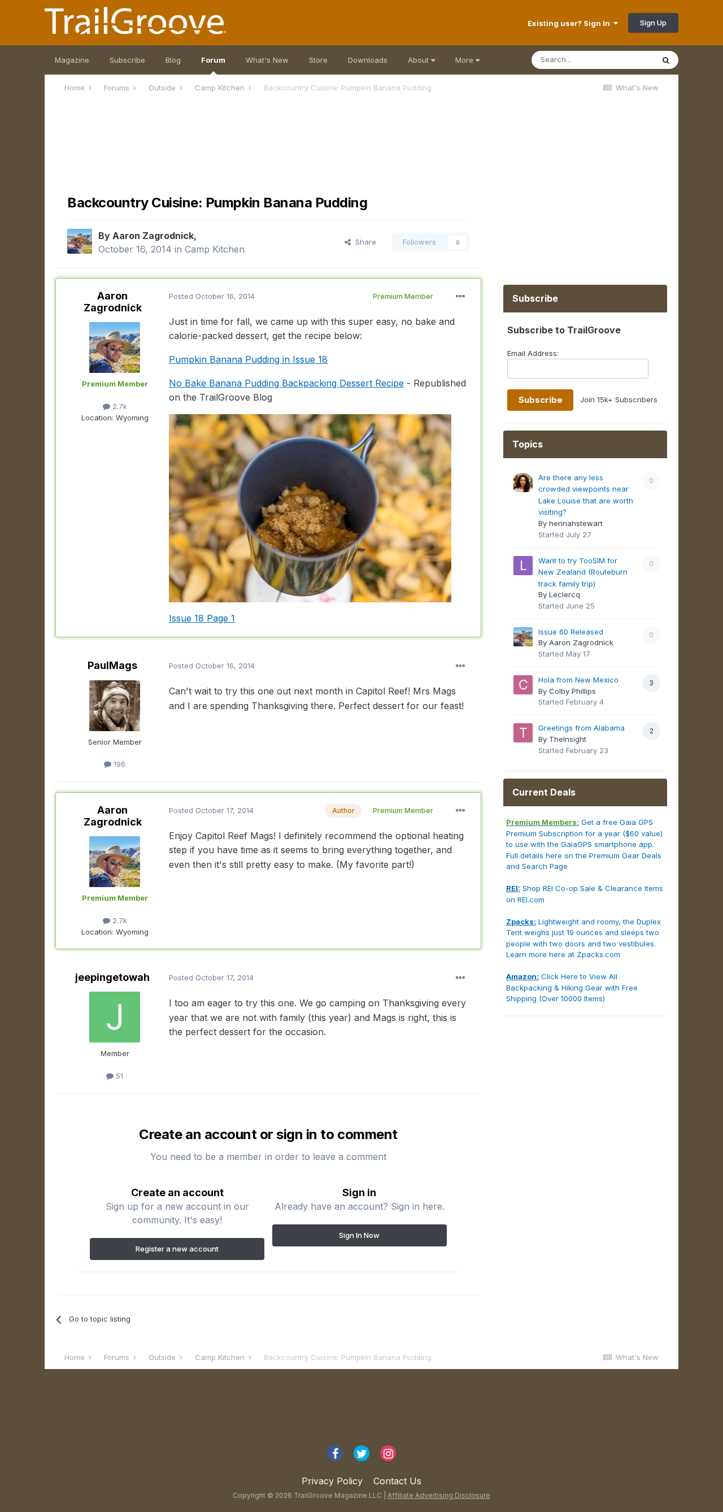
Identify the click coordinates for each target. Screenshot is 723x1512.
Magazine (72, 59)
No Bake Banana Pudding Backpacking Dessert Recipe (286, 383)
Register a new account (177, 1248)
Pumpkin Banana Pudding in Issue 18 (248, 359)
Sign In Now (359, 1235)
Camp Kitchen (215, 249)
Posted (212, 296)
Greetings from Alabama (581, 727)
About (419, 59)
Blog (173, 59)
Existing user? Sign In (570, 23)
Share (363, 241)
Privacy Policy (332, 1481)
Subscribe (127, 59)
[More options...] (460, 296)
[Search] (666, 60)
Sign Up (653, 22)
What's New (267, 59)
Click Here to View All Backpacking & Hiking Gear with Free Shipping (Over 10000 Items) (572, 987)
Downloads (367, 59)
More (464, 59)
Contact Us (397, 1481)
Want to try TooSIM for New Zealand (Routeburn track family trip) (583, 572)
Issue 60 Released (570, 631)
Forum (213, 59)
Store (318, 59)
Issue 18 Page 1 (202, 618)
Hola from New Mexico (578, 679)
